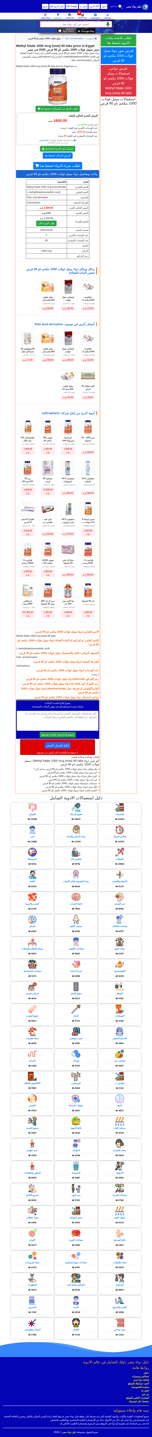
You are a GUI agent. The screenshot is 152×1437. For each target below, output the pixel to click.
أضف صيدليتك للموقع (138, 1383)
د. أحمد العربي (44, 140)
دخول (104, 6)
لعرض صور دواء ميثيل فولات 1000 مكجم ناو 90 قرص (118, 55)
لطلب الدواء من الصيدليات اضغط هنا (59, 108)
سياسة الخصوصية (140, 1387)
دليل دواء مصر (68, 1432)
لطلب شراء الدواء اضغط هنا (59, 166)
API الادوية (94, 6)
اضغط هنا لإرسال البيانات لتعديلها (58, 734)
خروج (45, 6)
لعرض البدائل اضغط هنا (58, 155)
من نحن (145, 1394)
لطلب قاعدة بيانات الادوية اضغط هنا (118, 40)
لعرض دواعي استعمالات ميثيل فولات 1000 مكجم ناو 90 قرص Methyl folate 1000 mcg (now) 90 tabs (118, 81)
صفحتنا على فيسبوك (139, 1401)
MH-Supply (71, 6)
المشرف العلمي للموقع (137, 1397)
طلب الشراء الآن (46, 223)
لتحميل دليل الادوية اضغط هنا (58, 148)
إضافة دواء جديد (141, 1380)
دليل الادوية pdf (57, 6)
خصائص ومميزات (140, 1376)
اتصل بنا (83, 6)
